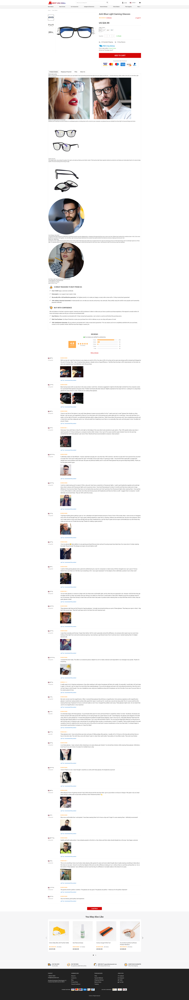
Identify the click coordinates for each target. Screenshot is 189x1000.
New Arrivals (62, 6)
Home (49, 10)
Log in (125, 2)
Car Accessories (74, 6)
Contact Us (73, 978)
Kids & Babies (116, 6)
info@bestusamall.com (53, 977)
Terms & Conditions (75, 984)
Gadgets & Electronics (89, 6)
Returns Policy (97, 982)
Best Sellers (50, 6)
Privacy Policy (74, 982)
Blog (72, 980)
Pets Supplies (128, 6)
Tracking (96, 984)
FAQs (95, 976)
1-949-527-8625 (51, 976)
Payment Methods (98, 978)
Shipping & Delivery (99, 980)
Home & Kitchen (103, 6)
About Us (73, 976)
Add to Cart (120, 55)
